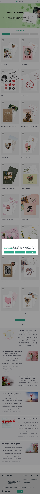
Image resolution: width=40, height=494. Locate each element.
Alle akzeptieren (9, 252)
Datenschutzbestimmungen (8, 248)
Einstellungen (20, 252)
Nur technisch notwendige (31, 252)
